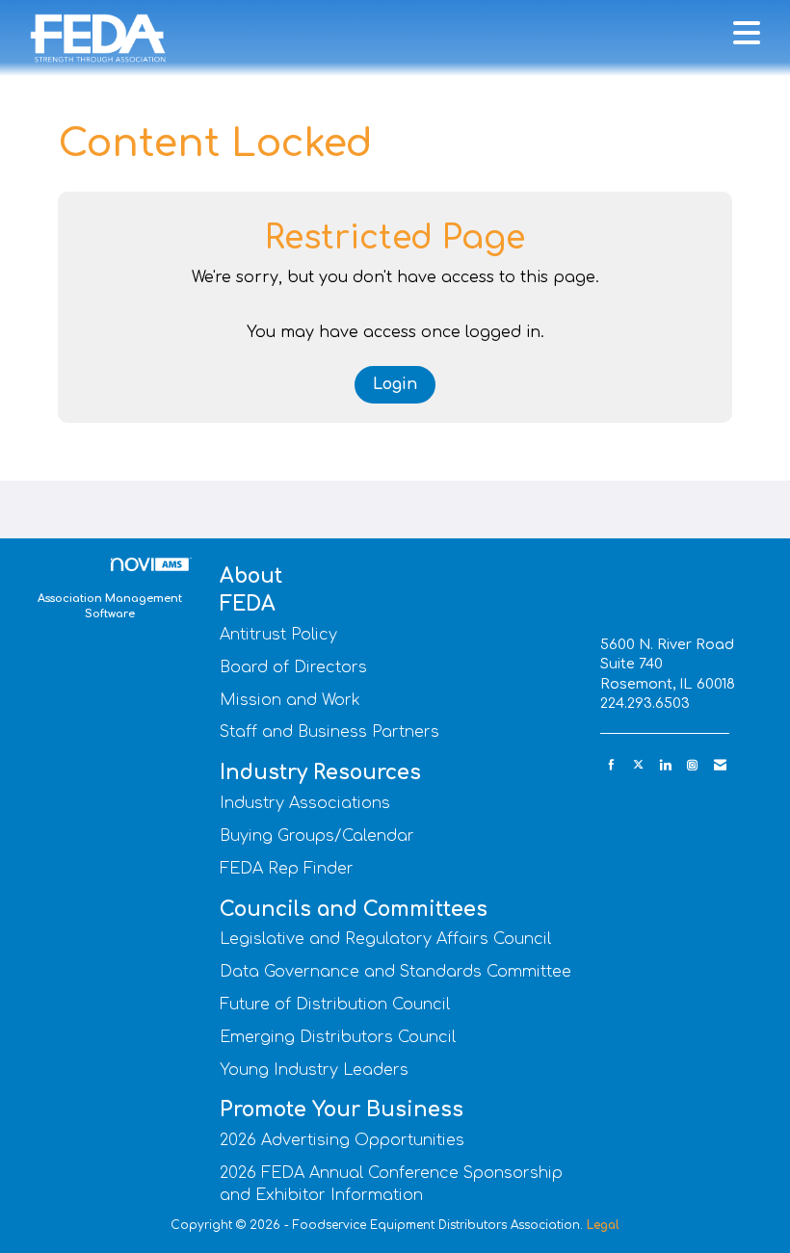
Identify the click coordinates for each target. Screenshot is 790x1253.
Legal (603, 1225)
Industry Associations (305, 803)
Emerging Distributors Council (338, 1037)
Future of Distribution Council (335, 1004)
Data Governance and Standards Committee (395, 971)
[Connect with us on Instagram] (692, 765)
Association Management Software (110, 606)
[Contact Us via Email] (720, 765)
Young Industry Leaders (314, 1070)
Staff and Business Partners (329, 732)
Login (395, 384)
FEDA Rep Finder (287, 868)
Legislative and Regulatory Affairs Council (385, 939)
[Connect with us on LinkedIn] (665, 765)
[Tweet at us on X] (638, 765)
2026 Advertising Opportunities (342, 1140)
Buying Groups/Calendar (317, 836)
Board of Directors (293, 667)
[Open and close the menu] (476, 35)
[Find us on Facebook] (611, 765)
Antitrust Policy (278, 634)
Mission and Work (290, 700)
